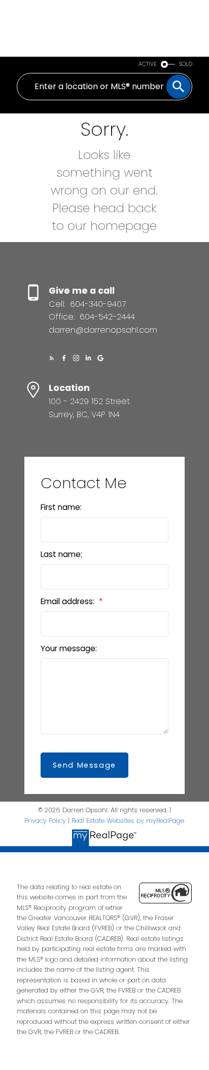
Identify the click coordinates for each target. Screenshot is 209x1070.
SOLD (185, 64)
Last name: (61, 554)
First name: (61, 507)
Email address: (68, 601)
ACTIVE (147, 64)
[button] (52, 358)
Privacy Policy (45, 820)
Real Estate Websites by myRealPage (128, 820)
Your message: (69, 648)
